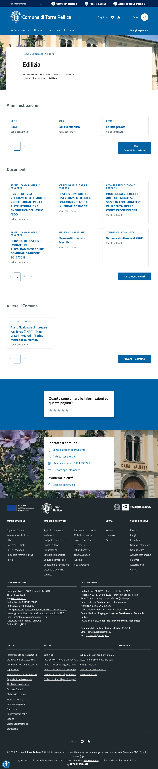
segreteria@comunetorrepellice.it (31, 617)
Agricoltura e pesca (53, 530)
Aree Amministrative (17, 535)
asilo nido (48, 654)
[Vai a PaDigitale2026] (132, 507)
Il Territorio (135, 540)
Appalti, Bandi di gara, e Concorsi (25, 186)
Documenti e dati (134, 276)
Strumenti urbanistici (72, 232)
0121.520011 (18, 598)
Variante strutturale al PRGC (124, 238)
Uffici (14, 121)
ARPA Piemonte (88, 674)
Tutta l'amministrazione (135, 148)
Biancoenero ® (91, 760)
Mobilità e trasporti (83, 535)
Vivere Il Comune (134, 359)
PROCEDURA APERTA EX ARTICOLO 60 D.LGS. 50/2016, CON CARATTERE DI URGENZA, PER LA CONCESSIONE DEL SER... (123, 202)
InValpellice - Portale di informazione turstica (67, 659)
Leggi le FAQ (13, 669)
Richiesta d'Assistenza (18, 684)
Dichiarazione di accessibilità (21, 659)
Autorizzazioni (51, 550)
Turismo (78, 560)
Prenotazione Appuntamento (22, 674)
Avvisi (109, 540)
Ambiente (49, 535)
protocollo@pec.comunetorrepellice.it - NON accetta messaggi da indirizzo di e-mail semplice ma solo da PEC (37, 611)
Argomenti (38, 54)
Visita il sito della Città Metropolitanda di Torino (68, 669)
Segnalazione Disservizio (19, 679)
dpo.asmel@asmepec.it (97, 635)
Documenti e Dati (16, 545)
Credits (10, 719)
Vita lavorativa (81, 564)
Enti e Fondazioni (15, 550)
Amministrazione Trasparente (22, 654)
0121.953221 (18, 595)
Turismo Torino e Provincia (93, 669)
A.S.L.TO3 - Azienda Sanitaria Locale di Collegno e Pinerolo (110, 654)
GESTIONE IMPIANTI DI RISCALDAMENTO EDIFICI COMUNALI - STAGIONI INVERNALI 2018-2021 (75, 200)
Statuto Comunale (16, 694)
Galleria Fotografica (140, 545)
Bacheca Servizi (15, 689)
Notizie (109, 530)
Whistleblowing (15, 699)
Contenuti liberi (21, 321)
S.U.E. (14, 126)
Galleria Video (137, 550)
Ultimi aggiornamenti (17, 724)
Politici (10, 560)
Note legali (12, 709)
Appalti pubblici (51, 545)
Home (26, 54)
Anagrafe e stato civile (55, 540)
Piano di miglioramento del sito (22, 664)
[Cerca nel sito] (144, 17)
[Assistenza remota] (82, 756)
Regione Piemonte (18, 3)
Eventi (133, 530)
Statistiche (12, 728)
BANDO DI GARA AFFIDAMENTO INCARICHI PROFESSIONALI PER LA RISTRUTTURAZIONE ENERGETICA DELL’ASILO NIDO (28, 204)
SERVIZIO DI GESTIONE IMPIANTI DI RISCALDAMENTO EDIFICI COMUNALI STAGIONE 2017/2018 (28, 249)
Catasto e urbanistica (54, 555)
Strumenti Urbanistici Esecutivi (72, 240)
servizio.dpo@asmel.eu (99, 632)
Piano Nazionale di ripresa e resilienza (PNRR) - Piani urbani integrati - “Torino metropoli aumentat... (29, 333)
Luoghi (133, 535)
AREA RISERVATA (79, 764)
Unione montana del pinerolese (60, 674)
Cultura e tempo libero (55, 560)
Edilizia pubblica (69, 126)
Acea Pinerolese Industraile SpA (96, 659)
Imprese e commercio (85, 530)
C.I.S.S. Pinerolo (88, 664)
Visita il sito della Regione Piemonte (62, 664)
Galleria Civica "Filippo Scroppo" (60, 679)
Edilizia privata (115, 126)
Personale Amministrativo (20, 555)
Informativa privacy (17, 704)
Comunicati (111, 535)
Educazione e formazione (56, 564)
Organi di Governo (16, 530)
